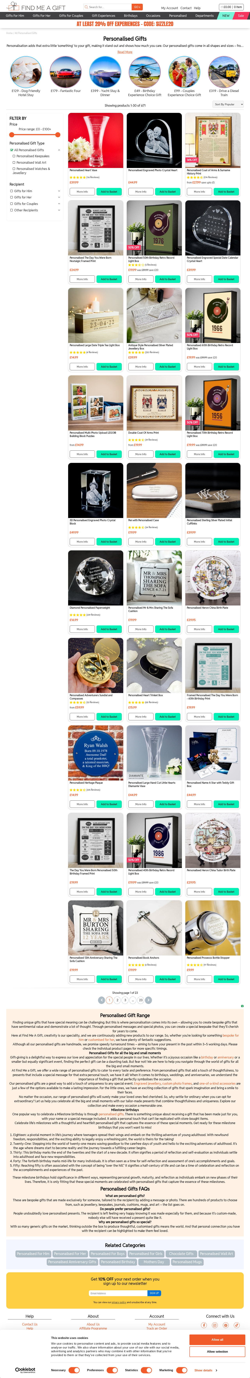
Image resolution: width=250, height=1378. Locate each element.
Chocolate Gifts (181, 1253)
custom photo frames (177, 1084)
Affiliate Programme (93, 1328)
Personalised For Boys (108, 1253)
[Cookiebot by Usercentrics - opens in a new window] (25, 1370)
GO (137, 7)
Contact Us (30, 1324)
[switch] (112, 1370)
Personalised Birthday (118, 1262)
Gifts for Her (23, 197)
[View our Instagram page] (215, 1325)
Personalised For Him (33, 1253)
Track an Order (156, 1328)
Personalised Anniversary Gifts (72, 1262)
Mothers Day (154, 1262)
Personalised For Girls (145, 1253)
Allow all (217, 1339)
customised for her (101, 1040)
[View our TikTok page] (237, 1325)
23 (141, 1000)
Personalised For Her (70, 1253)
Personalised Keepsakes (33, 156)
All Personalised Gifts (29, 150)
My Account (169, 8)
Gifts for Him (23, 191)
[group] (26, 77)
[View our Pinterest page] (226, 1325)
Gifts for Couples (26, 204)
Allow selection (217, 1351)
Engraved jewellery (147, 1084)
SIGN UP (154, 1293)
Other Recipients (26, 210)
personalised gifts (111, 1114)
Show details (203, 1370)
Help (197, 8)
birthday (207, 1057)
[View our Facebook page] (204, 1325)
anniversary (226, 1057)
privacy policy (119, 1302)
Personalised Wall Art (31, 163)
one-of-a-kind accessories (217, 1084)
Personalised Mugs (187, 1262)
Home (9, 33)
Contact (186, 8)
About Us (93, 1324)
